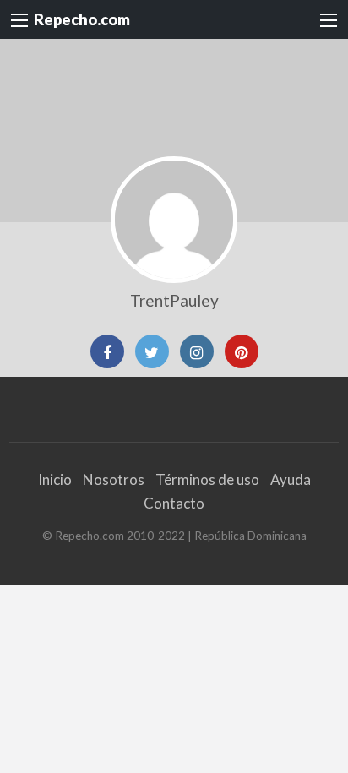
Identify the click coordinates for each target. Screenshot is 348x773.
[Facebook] (107, 351)
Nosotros (113, 479)
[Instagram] (197, 351)
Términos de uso (207, 479)
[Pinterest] (241, 351)
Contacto (174, 503)
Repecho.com (82, 19)
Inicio (55, 479)
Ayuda (290, 479)
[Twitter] (152, 351)
